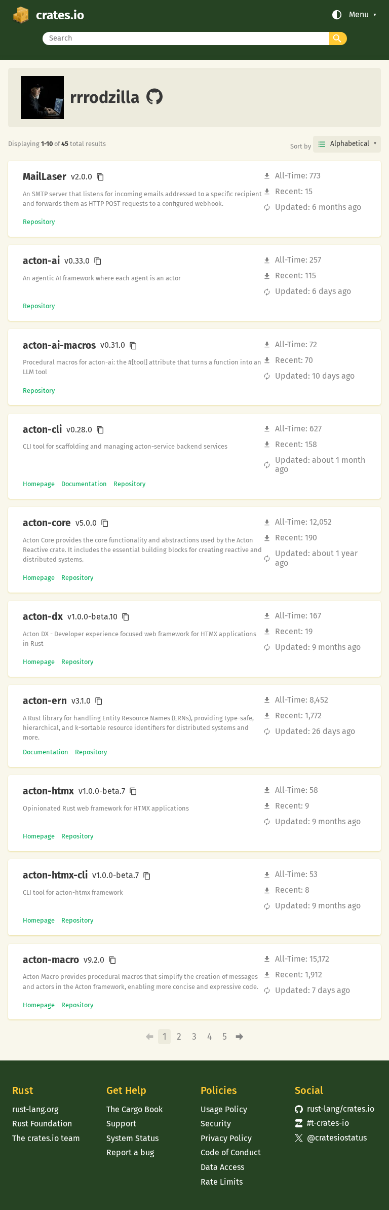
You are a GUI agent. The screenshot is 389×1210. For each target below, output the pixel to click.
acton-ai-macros (59, 345)
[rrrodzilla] (154, 97)
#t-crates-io (322, 1123)
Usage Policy (224, 1109)
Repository (39, 222)
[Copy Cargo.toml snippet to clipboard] (100, 177)
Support (121, 1123)
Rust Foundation (42, 1123)
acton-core (47, 523)
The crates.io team (46, 1138)
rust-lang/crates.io (334, 1109)
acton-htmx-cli (55, 875)
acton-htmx (48, 791)
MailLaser (44, 176)
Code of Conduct (231, 1152)
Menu (359, 14)
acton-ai (41, 261)
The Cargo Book (134, 1109)
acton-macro (51, 960)
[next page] (240, 1037)
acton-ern (45, 701)
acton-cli (42, 429)
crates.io (60, 15)
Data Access (222, 1167)
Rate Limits (222, 1182)
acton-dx (43, 616)
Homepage (39, 484)
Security (216, 1123)
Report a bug (130, 1152)
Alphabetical (349, 143)
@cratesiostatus (331, 1138)
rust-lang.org (35, 1109)
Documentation (84, 484)
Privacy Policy (226, 1138)
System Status (132, 1138)
